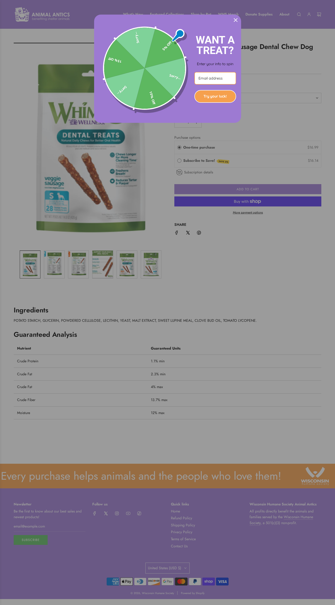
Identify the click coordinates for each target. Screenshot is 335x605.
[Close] (235, 20)
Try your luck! (215, 96)
